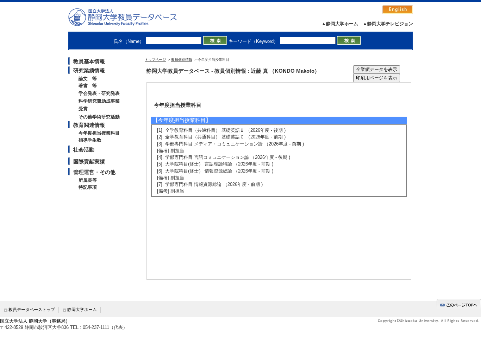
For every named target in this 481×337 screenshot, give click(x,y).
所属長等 (88, 180)
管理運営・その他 (94, 172)
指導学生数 (90, 140)
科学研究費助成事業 (99, 101)
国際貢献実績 (89, 161)
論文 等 (88, 78)
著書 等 (88, 85)
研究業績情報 (89, 70)
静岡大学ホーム (82, 309)
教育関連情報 (89, 125)
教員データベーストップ (31, 309)
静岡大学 (130, 17)
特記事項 (88, 187)
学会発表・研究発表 (99, 93)
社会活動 (83, 150)
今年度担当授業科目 (99, 133)
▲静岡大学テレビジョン (388, 23)
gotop (459, 304)
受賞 (83, 108)
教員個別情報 (181, 59)
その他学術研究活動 (99, 116)
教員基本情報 (89, 61)
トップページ (155, 59)
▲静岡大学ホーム (339, 23)
